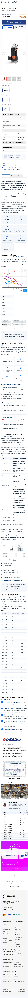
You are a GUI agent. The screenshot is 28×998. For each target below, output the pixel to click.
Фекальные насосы (9, 971)
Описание (6, 175)
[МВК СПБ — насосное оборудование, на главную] (4, 2)
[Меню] (1, 2)
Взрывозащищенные (8, 979)
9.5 (23, 832)
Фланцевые (5, 968)
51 (20, 826)
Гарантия (5, 942)
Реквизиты (5, 931)
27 (20, 814)
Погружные (17, 926)
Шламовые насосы (18, 933)
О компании (7, 921)
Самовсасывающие (19, 981)
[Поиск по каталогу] (7, 2)
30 (20, 820)
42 (20, 830)
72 (20, 838)
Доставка (20, 175)
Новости (5, 944)
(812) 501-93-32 (14, 1)
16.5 (23, 836)
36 (20, 824)
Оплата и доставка (7, 940)
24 (20, 816)
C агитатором (18, 937)
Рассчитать (18, 169)
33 (20, 818)
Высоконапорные (19, 929)
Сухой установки (7, 981)
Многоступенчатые (7, 962)
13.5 (23, 830)
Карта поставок (6, 926)
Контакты (5, 945)
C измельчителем (7, 976)
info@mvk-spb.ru (14, 2)
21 (20, 812)
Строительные (18, 941)
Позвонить (9, 27)
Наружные (17, 927)
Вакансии (5, 938)
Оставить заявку (21, 27)
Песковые (17, 939)
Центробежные (8, 959)
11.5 (23, 822)
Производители (6, 929)
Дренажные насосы (19, 922)
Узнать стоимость (15, 22)
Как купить (13, 175)
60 (20, 832)
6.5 (23, 814)
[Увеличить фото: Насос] (14, 53)
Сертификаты (6, 927)
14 (23, 820)
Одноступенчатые (18, 966)
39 (20, 822)
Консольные (6, 966)
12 (23, 824)
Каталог (4, 924)
